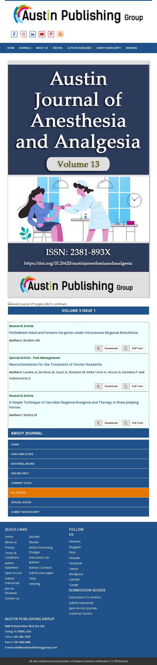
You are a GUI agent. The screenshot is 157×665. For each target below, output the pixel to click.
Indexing (131, 48)
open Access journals (83, 608)
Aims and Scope (22, 454)
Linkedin (74, 579)
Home (10, 48)
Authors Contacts (40, 567)
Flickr (72, 552)
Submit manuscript (81, 603)
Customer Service (80, 613)
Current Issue (21, 483)
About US (42, 48)
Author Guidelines (79, 48)
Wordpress (76, 574)
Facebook (75, 563)
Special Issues (21, 502)
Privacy (9, 547)
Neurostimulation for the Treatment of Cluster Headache (55, 364)
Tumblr (73, 585)
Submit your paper (41, 573)
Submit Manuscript (108, 48)
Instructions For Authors (85, 597)
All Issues (18, 492)
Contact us (12, 598)
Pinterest (75, 541)
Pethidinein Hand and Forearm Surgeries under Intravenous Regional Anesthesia (73, 332)
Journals (25, 48)
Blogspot (75, 547)
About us (11, 542)
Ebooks (58, 48)
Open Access (13, 573)
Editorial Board (22, 463)
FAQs (32, 578)
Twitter (73, 569)
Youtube (74, 558)
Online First (20, 473)
